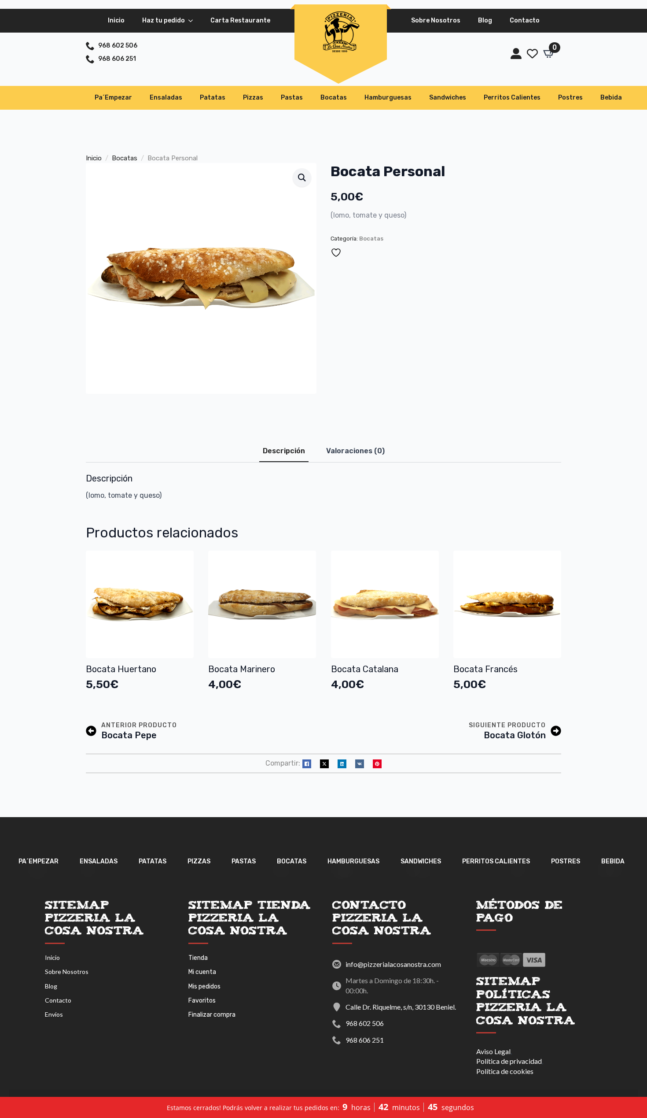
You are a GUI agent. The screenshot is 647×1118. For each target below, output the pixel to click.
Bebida (611, 97)
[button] (302, 177)
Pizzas (253, 97)
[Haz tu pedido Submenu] (193, 21)
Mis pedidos (204, 986)
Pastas (292, 97)
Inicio (116, 20)
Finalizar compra (211, 1014)
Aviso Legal (493, 1051)
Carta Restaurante (240, 20)
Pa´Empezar (113, 97)
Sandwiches (447, 97)
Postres (570, 97)
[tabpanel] (323, 486)
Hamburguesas (388, 97)
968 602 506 (365, 1023)
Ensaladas (166, 97)
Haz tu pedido (163, 20)
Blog (485, 20)
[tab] (284, 451)
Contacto (525, 20)
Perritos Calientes (512, 97)
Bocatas (333, 97)
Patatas (212, 97)
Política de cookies (504, 1071)
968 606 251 (365, 1040)
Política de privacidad (509, 1061)
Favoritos (202, 1000)
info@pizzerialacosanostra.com (393, 964)
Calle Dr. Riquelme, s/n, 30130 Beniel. (401, 1007)
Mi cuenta (202, 972)
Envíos (54, 1014)
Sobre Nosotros (435, 20)
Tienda (198, 958)
